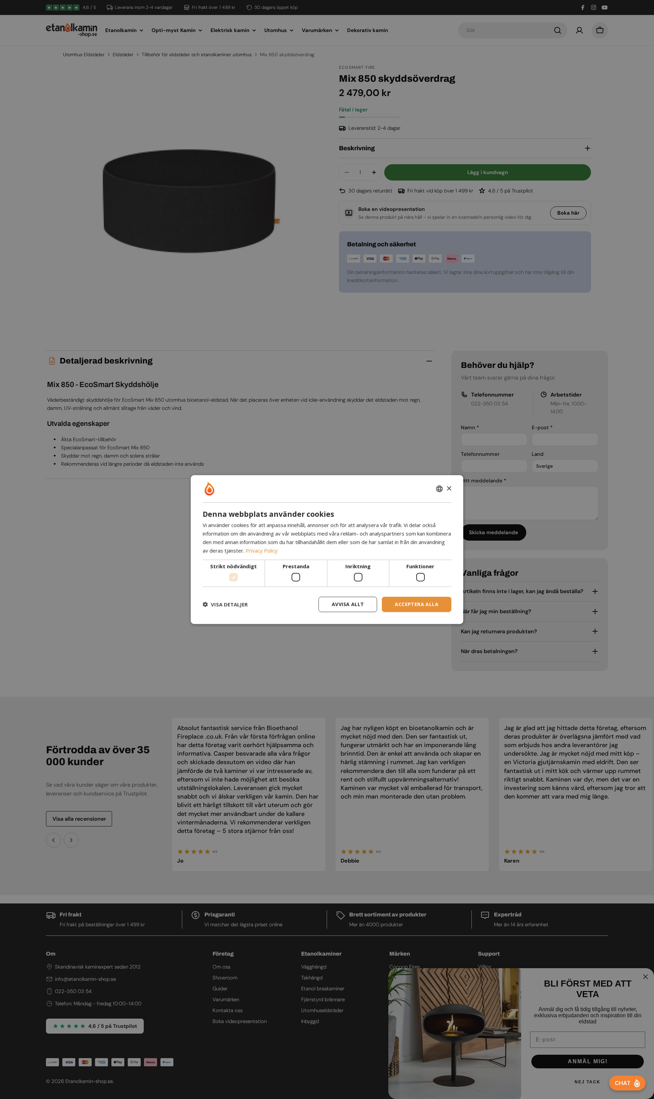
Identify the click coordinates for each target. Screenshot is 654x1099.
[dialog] (327, 549)
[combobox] (439, 488)
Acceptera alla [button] (416, 604)
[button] (225, 604)
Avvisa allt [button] (348, 604)
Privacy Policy (262, 550)
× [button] (448, 488)
